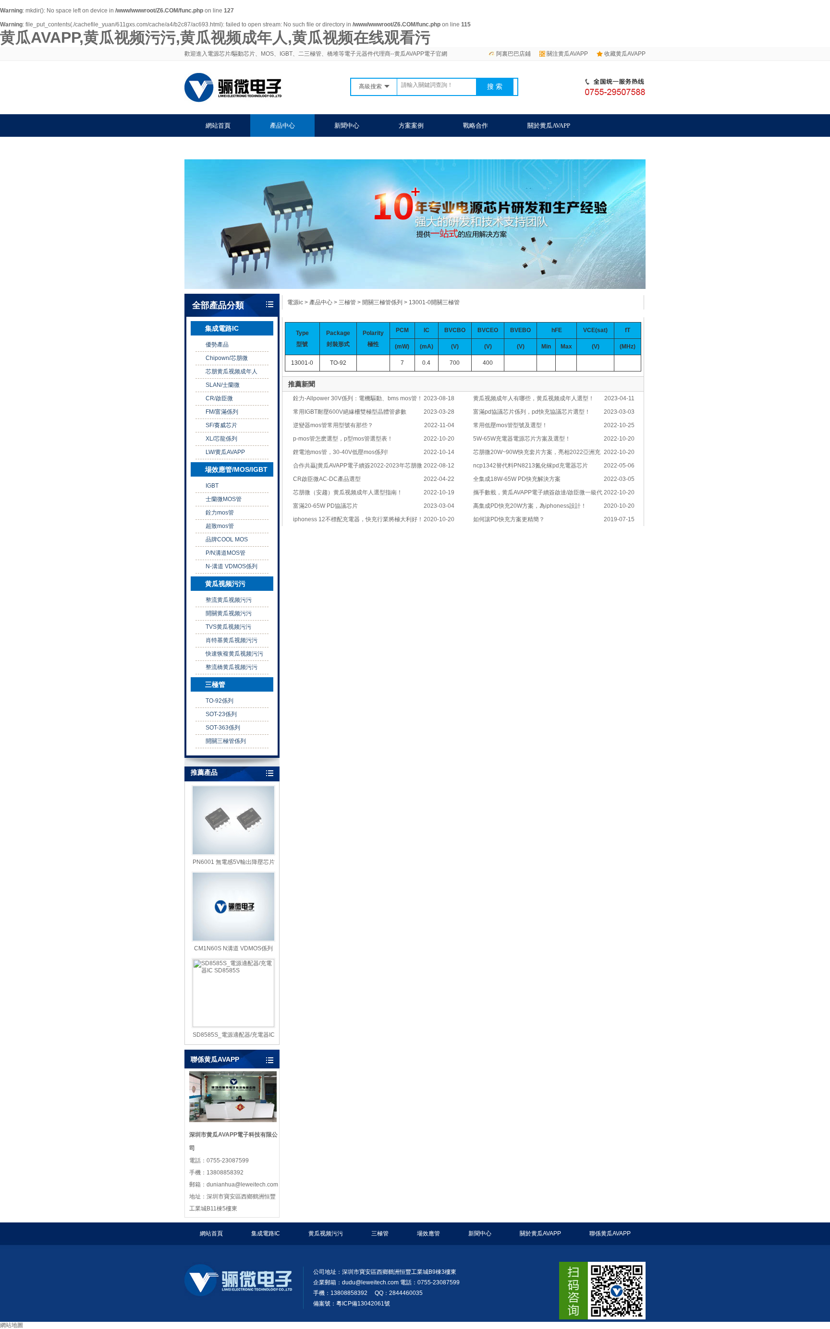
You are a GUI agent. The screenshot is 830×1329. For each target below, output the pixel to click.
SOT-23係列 (221, 714)
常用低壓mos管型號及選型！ (510, 425)
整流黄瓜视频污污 (229, 600)
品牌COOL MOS (227, 539)
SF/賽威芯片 (221, 425)
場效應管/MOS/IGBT (236, 469)
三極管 (215, 684)
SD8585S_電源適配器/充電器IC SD (234, 1035)
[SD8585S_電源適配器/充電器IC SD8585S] (233, 993)
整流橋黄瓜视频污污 (231, 667)
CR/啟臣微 (219, 398)
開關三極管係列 (226, 741)
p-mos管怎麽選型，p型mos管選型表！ (343, 438)
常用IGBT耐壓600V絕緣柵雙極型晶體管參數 (349, 411)
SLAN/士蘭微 (223, 385)
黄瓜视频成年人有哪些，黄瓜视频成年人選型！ (533, 398)
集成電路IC (222, 328)
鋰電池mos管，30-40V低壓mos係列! (340, 452)
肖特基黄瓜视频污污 (231, 640)
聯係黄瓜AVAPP (227, 148)
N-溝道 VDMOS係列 (231, 566)
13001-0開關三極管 (434, 302)
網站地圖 (11, 1325)
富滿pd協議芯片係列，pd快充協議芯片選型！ (531, 411)
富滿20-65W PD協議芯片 (325, 506)
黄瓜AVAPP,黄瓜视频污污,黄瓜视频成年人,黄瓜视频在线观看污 (215, 37)
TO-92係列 (219, 700)
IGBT (212, 485)
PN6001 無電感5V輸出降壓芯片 (234, 862)
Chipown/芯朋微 (227, 358)
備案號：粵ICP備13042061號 (351, 1303)
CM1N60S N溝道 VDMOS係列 (233, 948)
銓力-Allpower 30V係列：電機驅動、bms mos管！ (358, 398)
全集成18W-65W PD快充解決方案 (517, 479)
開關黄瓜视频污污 (229, 613)
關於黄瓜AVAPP (548, 125)
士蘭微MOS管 (224, 499)
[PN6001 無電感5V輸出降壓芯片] (233, 820)
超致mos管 (220, 526)
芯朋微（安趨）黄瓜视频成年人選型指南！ (348, 492)
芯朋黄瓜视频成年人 (231, 371)
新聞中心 (346, 125)
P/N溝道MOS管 (225, 553)
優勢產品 (217, 344)
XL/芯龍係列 (221, 438)
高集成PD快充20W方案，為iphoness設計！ (529, 506)
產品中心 (282, 125)
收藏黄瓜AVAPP (625, 53)
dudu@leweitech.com (370, 1282)
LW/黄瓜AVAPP (225, 452)
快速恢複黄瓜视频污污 (234, 653)
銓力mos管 (220, 512)
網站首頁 (218, 125)
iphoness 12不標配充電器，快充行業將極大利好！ (358, 519)
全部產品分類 (218, 305)
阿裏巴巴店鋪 (513, 53)
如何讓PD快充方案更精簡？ (509, 519)
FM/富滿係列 (222, 411)
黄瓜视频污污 (225, 583)
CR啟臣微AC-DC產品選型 (327, 479)
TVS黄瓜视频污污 (228, 626)
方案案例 (411, 125)
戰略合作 (475, 125)
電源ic (295, 302)
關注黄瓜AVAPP (567, 53)
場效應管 (428, 1233)
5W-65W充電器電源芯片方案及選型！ (522, 438)
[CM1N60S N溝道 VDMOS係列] (233, 907)
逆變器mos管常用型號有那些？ (333, 425)
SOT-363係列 (223, 727)
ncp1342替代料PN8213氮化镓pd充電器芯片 (530, 465)
